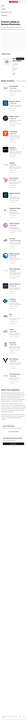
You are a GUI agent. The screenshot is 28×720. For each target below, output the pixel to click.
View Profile (20, 58)
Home (2, 5)
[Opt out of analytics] (23, 717)
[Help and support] (20, 2)
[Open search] (25, 2)
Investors (3, 9)
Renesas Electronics (6, 12)
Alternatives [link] (4, 15)
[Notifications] (22, 2)
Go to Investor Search (13, 431)
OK (20, 716)
